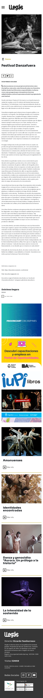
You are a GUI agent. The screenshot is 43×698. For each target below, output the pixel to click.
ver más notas (7, 296)
